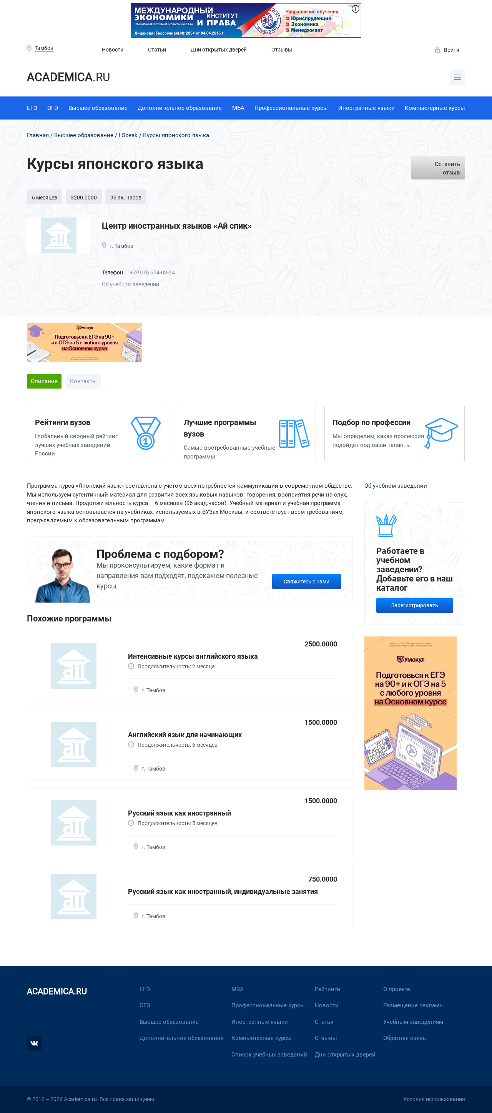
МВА (237, 989)
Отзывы (281, 50)
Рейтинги (327, 989)
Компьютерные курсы (435, 108)
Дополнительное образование (180, 108)
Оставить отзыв (447, 168)
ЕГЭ (32, 108)
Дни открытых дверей (219, 50)
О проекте (396, 989)
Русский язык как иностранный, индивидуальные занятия (223, 891)
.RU (68, 77)
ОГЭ (52, 108)
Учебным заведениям (413, 1021)
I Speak (128, 135)
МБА (238, 108)
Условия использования (434, 1099)
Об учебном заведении (130, 284)
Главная (38, 135)
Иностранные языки (366, 108)
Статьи (157, 50)
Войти (451, 50)
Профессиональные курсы (291, 108)
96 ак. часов (125, 197)
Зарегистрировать (414, 605)
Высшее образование (98, 108)
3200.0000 (84, 197)
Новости (112, 50)
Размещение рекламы (413, 1005)
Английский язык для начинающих (185, 735)
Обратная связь (404, 1038)
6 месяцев (44, 197)
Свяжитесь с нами (306, 581)
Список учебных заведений (269, 1054)
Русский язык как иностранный (179, 813)
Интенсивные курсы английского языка (193, 656)
